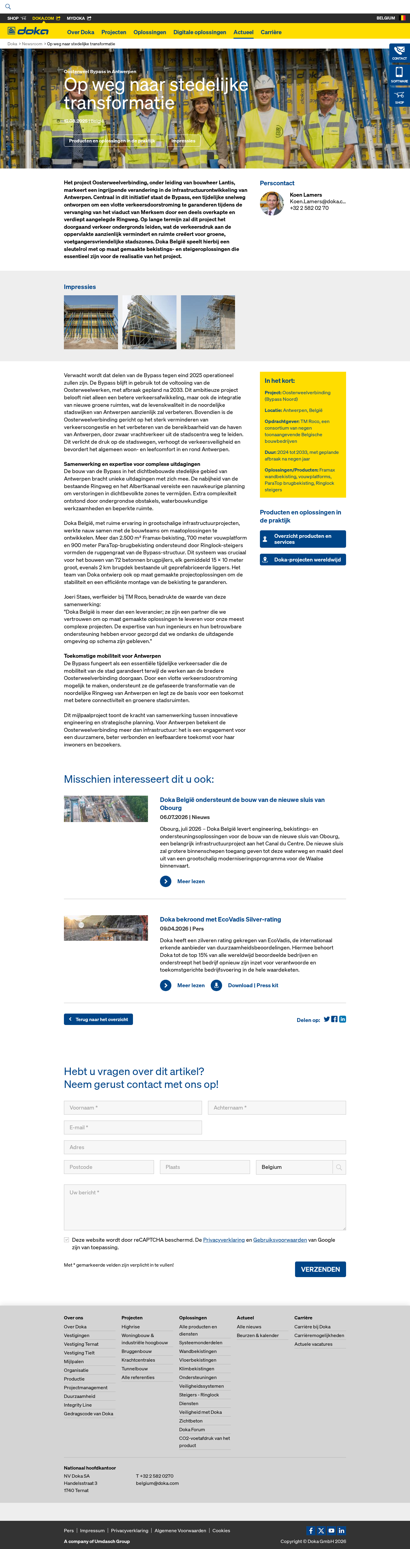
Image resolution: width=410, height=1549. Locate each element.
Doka (12, 43)
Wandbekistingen (198, 1351)
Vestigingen (76, 1335)
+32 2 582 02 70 (309, 207)
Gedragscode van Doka (88, 1413)
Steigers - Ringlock (199, 1394)
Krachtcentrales (138, 1360)
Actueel (244, 32)
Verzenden (320, 1269)
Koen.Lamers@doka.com (320, 201)
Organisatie (76, 1370)
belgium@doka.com (157, 1483)
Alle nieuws (249, 1326)
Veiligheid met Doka (200, 1412)
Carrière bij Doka (312, 1326)
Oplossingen (150, 32)
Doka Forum (192, 1429)
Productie (74, 1378)
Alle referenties (138, 1377)
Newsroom (32, 43)
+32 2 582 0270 (156, 1476)
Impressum (92, 1530)
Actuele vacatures (313, 1344)
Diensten (188, 1403)
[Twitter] (327, 1021)
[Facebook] (334, 1021)
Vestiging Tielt (79, 1352)
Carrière (271, 32)
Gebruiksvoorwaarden (280, 1239)
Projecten (113, 32)
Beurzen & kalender (258, 1335)
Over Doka (80, 32)
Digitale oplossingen (199, 32)
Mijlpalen (74, 1361)
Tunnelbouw (135, 1368)
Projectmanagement (85, 1387)
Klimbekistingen (196, 1368)
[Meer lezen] (109, 809)
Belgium (272, 1166)
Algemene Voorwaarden (180, 1530)
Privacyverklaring (224, 1239)
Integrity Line (78, 1405)
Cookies (221, 1530)
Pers (69, 1530)
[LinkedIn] (342, 1021)
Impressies (183, 140)
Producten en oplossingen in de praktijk (112, 140)
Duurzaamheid (79, 1396)
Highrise (131, 1326)
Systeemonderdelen (200, 1342)
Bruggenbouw (137, 1351)
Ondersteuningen (198, 1377)
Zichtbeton (191, 1420)
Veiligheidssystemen (201, 1386)
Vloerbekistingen (197, 1360)
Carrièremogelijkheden (319, 1335)
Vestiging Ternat (81, 1344)
